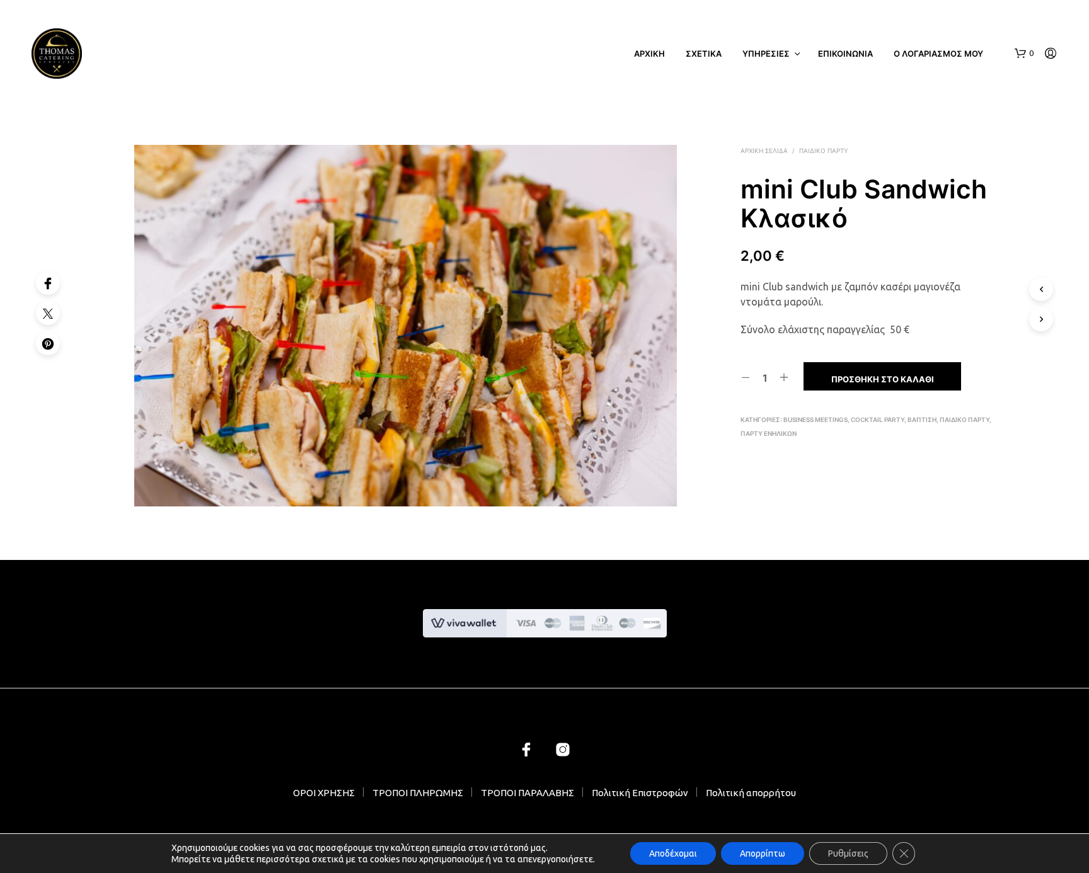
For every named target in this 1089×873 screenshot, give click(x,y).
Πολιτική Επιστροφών (640, 792)
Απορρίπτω (762, 853)
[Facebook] (48, 283)
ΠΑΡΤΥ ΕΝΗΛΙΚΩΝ (768, 433)
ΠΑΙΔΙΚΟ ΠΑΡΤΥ (823, 150)
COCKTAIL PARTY (877, 419)
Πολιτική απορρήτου (751, 792)
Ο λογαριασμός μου (938, 53)
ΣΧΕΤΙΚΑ (704, 53)
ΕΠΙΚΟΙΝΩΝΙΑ (845, 53)
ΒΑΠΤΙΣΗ (922, 419)
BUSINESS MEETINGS (815, 419)
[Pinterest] (48, 343)
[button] (1024, 53)
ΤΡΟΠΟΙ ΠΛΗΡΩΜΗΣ (417, 792)
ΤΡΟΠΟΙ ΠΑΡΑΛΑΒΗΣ (527, 792)
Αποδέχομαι (673, 853)
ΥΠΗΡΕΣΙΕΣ (766, 53)
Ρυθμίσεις (848, 853)
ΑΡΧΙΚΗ (649, 53)
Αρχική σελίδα (764, 150)
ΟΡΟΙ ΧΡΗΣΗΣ (324, 792)
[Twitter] (48, 313)
